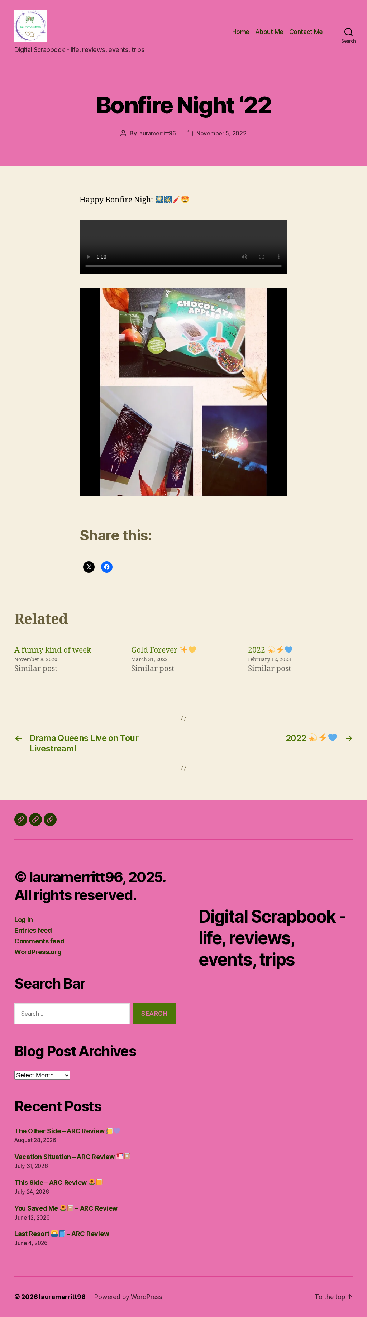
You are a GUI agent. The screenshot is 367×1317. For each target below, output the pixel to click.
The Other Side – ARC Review (60, 1131)
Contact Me (306, 31)
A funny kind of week (52, 650)
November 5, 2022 (221, 133)
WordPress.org (38, 952)
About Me (269, 31)
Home (240, 31)
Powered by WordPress (128, 1297)
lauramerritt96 (157, 133)
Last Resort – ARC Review (61, 1233)
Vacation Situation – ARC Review (65, 1156)
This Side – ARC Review (51, 1182)
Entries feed (33, 930)
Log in (23, 919)
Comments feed (39, 941)
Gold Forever (155, 650)
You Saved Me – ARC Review (66, 1208)
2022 (257, 650)
